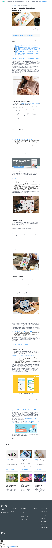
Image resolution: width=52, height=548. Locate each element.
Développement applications (25, 508)
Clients (28, 1)
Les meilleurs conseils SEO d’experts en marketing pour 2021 (11, 461)
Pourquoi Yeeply (22, 1)
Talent (26, 1)
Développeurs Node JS (44, 514)
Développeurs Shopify (44, 528)
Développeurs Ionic (43, 521)
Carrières (12, 511)
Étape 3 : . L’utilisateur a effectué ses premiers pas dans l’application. (27, 48)
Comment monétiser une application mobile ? (21, 344)
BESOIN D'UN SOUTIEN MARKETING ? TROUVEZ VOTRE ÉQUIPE (22, 35)
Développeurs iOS (43, 524)
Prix (31, 515)
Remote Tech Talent (24, 519)
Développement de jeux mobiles (25, 512)
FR (49, 1)
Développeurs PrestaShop (44, 527)
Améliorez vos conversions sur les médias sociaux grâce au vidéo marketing (11, 485)
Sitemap (12, 512)
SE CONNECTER (38, 1)
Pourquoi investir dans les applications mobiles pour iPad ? (26, 461)
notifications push (34, 292)
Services (13, 1)
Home (12, 5)
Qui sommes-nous (13, 508)
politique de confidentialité (11, 546)
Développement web (24, 513)
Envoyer (17, 546)
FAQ (31, 511)
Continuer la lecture (9, 469)
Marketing (15, 5)
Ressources (33, 1)
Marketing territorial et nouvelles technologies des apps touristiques (40, 485)
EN (5, 533)
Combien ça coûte (17, 1)
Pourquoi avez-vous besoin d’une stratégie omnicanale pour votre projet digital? (26, 485)
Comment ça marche (9, 1)
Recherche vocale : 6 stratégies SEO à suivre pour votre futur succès (40, 461)
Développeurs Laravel (44, 512)
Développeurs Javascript (44, 511)
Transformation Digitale (24, 516)
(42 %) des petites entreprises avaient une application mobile (29, 103)
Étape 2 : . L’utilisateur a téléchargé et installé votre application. (26, 47)
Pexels (30, 270)
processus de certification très (30, 418)
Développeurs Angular (44, 508)
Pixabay (32, 393)
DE (3, 533)
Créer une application (34, 508)
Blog (30, 1)
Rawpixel (33, 95)
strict (35, 418)
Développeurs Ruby (43, 518)
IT (4, 533)
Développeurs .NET (43, 515)
